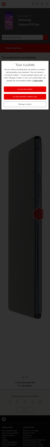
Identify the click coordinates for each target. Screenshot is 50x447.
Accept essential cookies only (25, 97)
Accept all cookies (25, 89)
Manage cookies (25, 104)
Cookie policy (37, 81)
